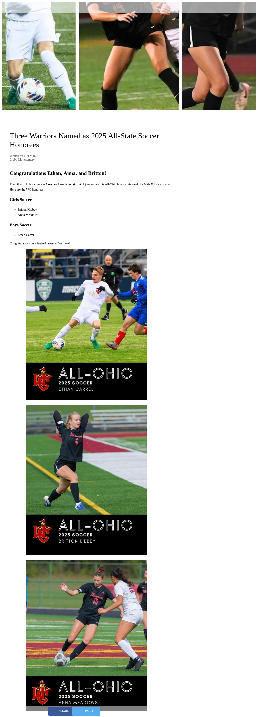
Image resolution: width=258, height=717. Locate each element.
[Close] (8, 6)
